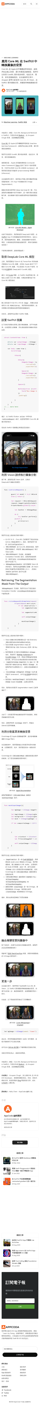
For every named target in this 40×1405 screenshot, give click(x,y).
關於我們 (23, 1367)
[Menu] (36, 4)
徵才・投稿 (5, 1381)
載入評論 (20, 1142)
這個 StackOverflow (15, 953)
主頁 (3, 1367)
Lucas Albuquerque (22, 1022)
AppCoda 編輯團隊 (12, 89)
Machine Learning (11, 57)
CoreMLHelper (10, 657)
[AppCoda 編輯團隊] (3, 90)
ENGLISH (23, 1375)
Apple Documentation (23, 790)
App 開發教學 (6, 1373)
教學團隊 (23, 1370)
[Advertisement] (20, 33)
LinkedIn (5, 1083)
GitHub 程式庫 (13, 1047)
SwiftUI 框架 (22, 122)
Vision (17, 165)
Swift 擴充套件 (28, 859)
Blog (19, 1080)
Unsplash (20, 1025)
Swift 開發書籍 (6, 1375)
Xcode (10, 275)
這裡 (7, 269)
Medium (21, 135)
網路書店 (4, 1370)
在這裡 (27, 674)
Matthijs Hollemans (24, 655)
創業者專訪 (5, 1378)
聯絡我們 (23, 1373)
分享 (34, 122)
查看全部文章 (8, 1127)
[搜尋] (31, 4)
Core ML (5, 143)
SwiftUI (4, 237)
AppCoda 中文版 (19, 1402)
